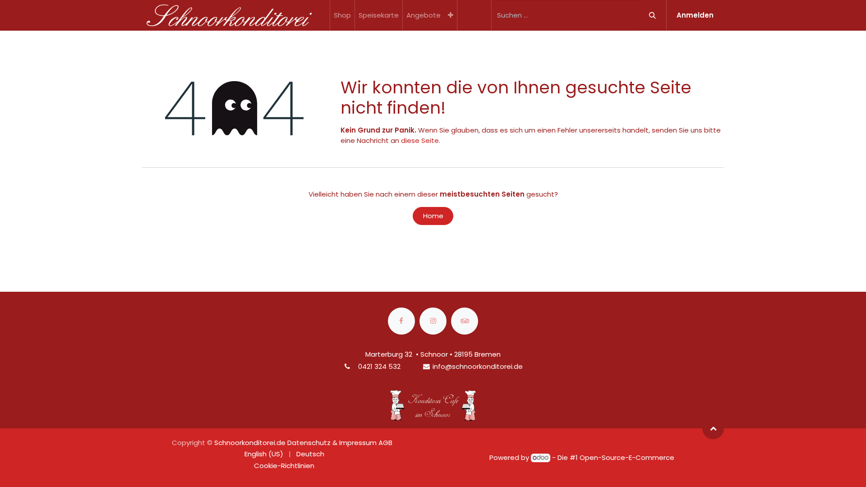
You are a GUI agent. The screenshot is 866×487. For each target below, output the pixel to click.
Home (433, 216)
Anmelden (695, 15)
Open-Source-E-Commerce (627, 457)
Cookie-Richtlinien (284, 465)
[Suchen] (652, 15)
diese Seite (420, 140)
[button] (713, 428)
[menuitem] (342, 15)
